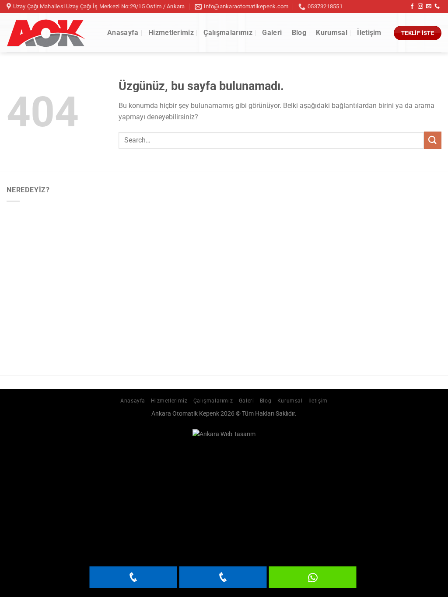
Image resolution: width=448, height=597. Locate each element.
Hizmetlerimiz (171, 32)
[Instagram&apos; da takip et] (420, 6)
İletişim (369, 32)
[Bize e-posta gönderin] (428, 6)
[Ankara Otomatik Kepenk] (50, 33)
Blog (299, 32)
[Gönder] (432, 140)
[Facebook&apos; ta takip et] (412, 6)
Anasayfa (123, 32)
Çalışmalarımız (227, 32)
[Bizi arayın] (437, 6)
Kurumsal (331, 32)
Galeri (272, 32)
